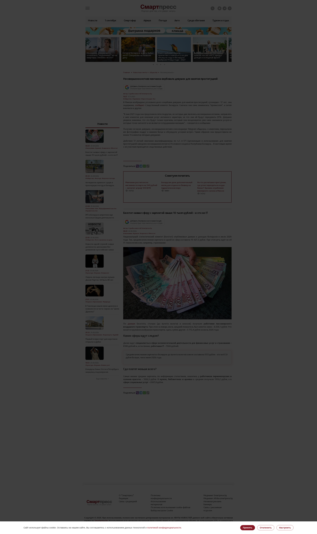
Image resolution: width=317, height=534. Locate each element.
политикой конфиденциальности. (164, 527)
